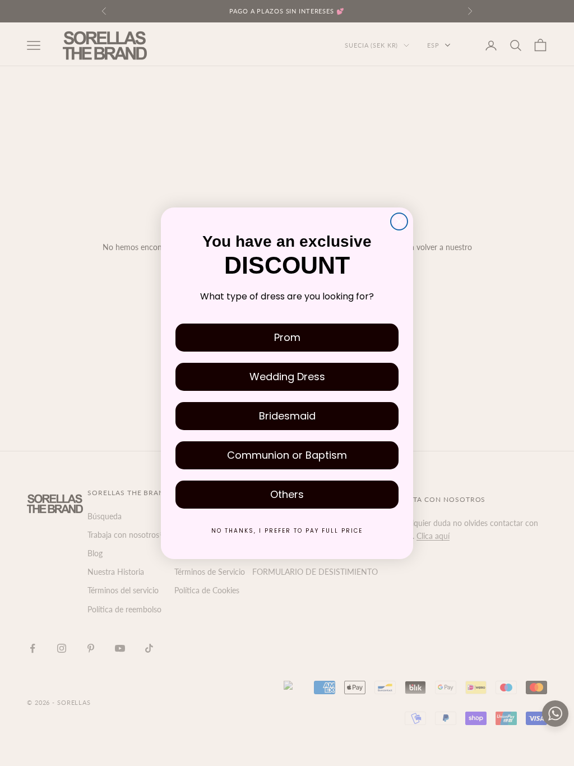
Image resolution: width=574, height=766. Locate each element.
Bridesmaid (287, 416)
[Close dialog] (399, 221)
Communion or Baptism (287, 455)
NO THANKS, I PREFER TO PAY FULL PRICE (287, 531)
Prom (287, 337)
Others (287, 494)
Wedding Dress (287, 377)
